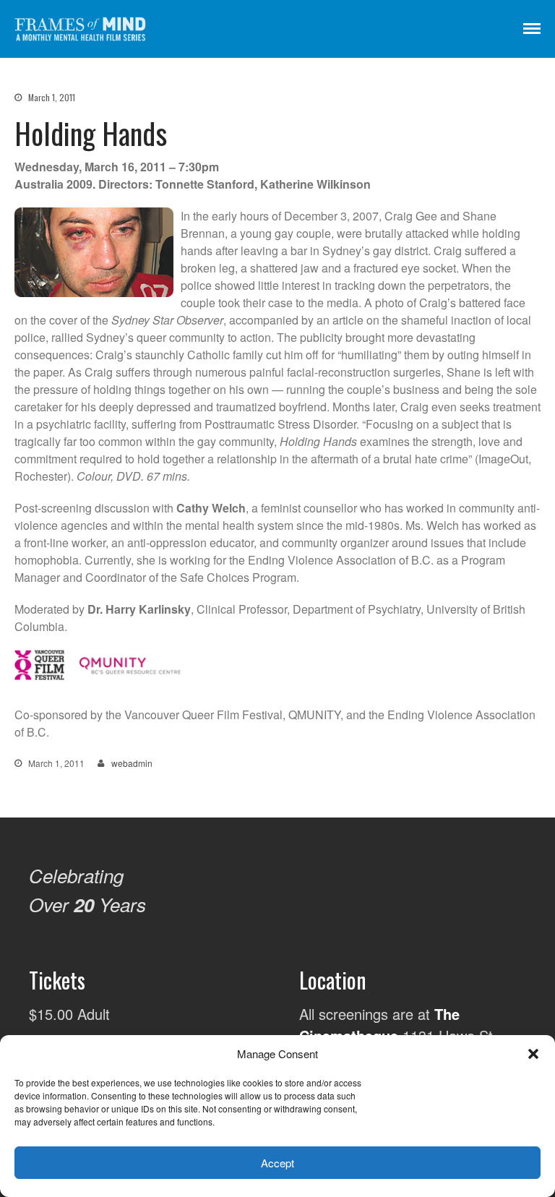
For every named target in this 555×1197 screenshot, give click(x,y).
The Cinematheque (379, 1024)
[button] (533, 1054)
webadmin (131, 763)
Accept (277, 1162)
